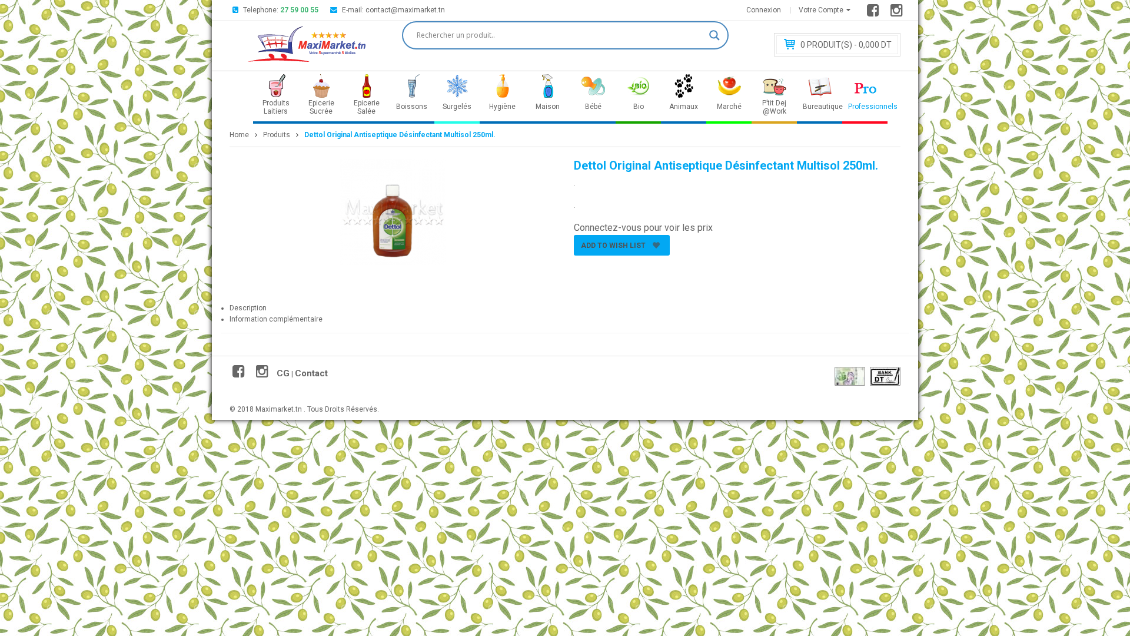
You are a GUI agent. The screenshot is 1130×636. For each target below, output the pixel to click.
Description (248, 308)
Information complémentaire (276, 319)
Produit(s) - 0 (846, 44)
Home (239, 135)
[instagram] (898, 13)
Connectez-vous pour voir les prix (643, 227)
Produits (276, 135)
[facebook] (875, 13)
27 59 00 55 (299, 10)
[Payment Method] (850, 376)
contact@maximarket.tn (405, 10)
